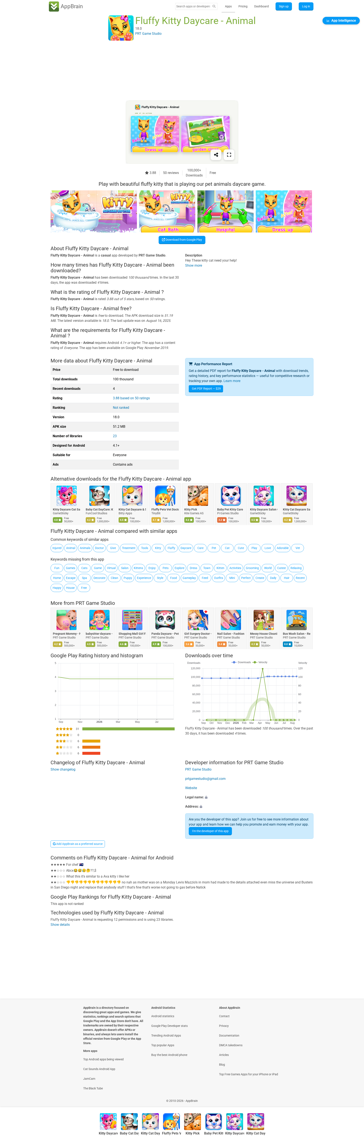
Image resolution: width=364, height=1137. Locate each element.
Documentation (229, 1035)
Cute (241, 548)
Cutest (281, 568)
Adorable (283, 548)
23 (115, 436)
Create (260, 578)
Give (113, 548)
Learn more (231, 381)
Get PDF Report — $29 (206, 388)
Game (98, 568)
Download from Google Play (183, 239)
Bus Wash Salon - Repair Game (296, 634)
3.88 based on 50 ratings (131, 398)
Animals (85, 548)
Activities (235, 568)
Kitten (220, 568)
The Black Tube (93, 1088)
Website (191, 788)
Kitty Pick (190, 509)
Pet (214, 548)
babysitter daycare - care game (99, 634)
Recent (300, 578)
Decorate (99, 578)
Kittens (138, 568)
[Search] (214, 6)
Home (57, 578)
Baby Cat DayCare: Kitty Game (99, 509)
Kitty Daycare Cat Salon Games (66, 509)
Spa (84, 578)
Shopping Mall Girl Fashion (132, 634)
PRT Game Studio (95, 603)
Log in (306, 6)
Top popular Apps (162, 1045)
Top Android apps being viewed (103, 1059)
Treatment (128, 548)
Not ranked (121, 408)
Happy (57, 587)
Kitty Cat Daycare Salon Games (296, 509)
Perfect (246, 578)
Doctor (99, 548)
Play (254, 548)
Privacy (224, 1025)
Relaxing (296, 568)
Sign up (284, 6)
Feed (205, 578)
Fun (56, 568)
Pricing (243, 6)
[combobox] (193, 6)
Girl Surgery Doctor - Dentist (198, 634)
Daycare (186, 548)
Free (84, 587)
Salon (124, 568)
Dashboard (261, 6)
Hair (286, 578)
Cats (84, 568)
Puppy (128, 578)
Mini (232, 578)
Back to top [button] (353, 1099)
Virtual (111, 568)
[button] (249, 797)
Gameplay (189, 578)
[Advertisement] (177, 70)
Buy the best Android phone (169, 1055)
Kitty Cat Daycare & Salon (132, 509)
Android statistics (162, 1016)
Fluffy (171, 548)
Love (268, 548)
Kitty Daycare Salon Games (263, 509)
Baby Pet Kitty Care (230, 509)
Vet (298, 548)
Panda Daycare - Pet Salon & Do (165, 634)
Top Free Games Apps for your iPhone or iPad (248, 1074)
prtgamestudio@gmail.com (205, 779)
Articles (224, 1055)
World (268, 568)
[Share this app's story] (215, 154)
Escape (70, 578)
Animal (70, 548)
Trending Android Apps (166, 1035)
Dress (193, 568)
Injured (57, 548)
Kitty (158, 548)
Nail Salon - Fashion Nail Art (231, 634)
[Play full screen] (228, 154)
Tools (144, 548)
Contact (224, 1016)
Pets (166, 568)
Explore (179, 568)
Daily (273, 578)
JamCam (89, 1078)
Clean (114, 578)
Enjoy (152, 568)
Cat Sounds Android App (99, 1069)
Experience (144, 578)
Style (160, 578)
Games (70, 568)
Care (200, 548)
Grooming (252, 568)
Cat (227, 548)
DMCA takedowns (230, 1045)
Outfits (218, 578)
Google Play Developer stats (169, 1025)
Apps (228, 6)
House (70, 587)
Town (206, 568)
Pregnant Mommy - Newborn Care (66, 634)
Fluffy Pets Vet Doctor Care (165, 509)
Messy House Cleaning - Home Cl (263, 634)
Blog (222, 1064)
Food (173, 578)
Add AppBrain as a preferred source (79, 844)
